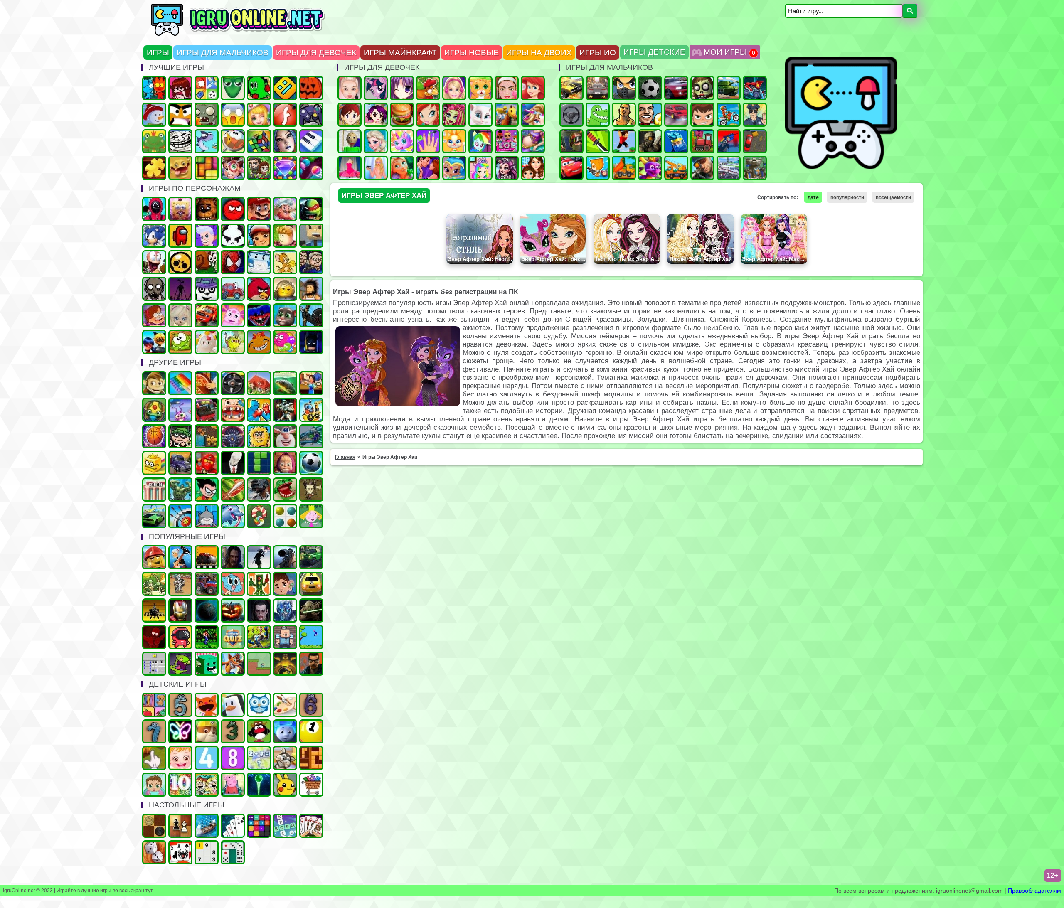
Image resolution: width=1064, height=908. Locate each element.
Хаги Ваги (259, 315)
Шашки (154, 826)
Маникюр (428, 141)
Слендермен (233, 463)
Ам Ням (180, 342)
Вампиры (259, 610)
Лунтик (233, 315)
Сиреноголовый (180, 289)
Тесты (259, 705)
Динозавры (598, 115)
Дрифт (676, 115)
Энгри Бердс (259, 289)
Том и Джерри (285, 262)
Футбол (650, 88)
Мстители (180, 489)
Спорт (311, 463)
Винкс (428, 115)
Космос (207, 610)
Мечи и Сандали (154, 637)
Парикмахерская (533, 115)
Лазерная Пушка (233, 342)
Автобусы (207, 410)
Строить (676, 168)
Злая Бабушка (180, 557)
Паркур (624, 141)
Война (650, 141)
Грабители (180, 436)
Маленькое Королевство (311, 516)
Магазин (311, 785)
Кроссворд (285, 826)
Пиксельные (259, 664)
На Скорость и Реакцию (285, 489)
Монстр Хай (454, 115)
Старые (311, 637)
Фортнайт (676, 141)
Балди (349, 141)
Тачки (571, 168)
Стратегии (755, 168)
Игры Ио (597, 52)
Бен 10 (702, 115)
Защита (154, 584)
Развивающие (154, 705)
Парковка (755, 141)
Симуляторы (233, 383)
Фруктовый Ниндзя (233, 489)
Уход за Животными (454, 141)
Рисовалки (180, 731)
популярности (847, 197)
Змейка (233, 88)
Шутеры (729, 141)
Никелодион (207, 785)
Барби (454, 88)
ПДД (259, 584)
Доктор (285, 584)
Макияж (507, 88)
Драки (259, 410)
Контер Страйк (571, 141)
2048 (259, 826)
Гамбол (233, 584)
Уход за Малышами (154, 785)
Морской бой (207, 826)
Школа (154, 489)
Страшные (233, 115)
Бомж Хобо (311, 289)
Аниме (402, 88)
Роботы (285, 410)
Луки (180, 516)
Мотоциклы (729, 115)
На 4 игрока (207, 88)
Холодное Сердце (376, 141)
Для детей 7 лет (154, 731)
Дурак (233, 826)
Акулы (207, 516)
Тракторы (207, 584)
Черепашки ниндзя (311, 209)
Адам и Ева (259, 436)
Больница (233, 168)
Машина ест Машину (755, 88)
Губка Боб (180, 209)
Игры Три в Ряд (285, 168)
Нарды (154, 852)
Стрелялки (624, 88)
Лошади (507, 115)
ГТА (624, 115)
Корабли (311, 410)
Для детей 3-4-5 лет (207, 705)
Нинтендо (285, 664)
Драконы (650, 168)
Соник (154, 236)
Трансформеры (285, 610)
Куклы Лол (507, 141)
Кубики (207, 664)
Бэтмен (311, 342)
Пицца (207, 383)
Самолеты (729, 168)
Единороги (402, 141)
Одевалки (349, 88)
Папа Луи (285, 209)
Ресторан (311, 383)
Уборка (180, 410)
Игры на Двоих (539, 52)
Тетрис (259, 463)
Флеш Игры (285, 115)
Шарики (311, 168)
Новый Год (154, 115)
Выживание (311, 489)
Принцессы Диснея (533, 88)
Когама (311, 236)
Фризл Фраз (285, 342)
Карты (311, 826)
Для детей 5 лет (180, 705)
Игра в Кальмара (154, 209)
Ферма (428, 88)
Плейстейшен (233, 664)
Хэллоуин (233, 610)
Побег (311, 262)
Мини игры (233, 705)
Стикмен (311, 315)
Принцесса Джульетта (480, 168)
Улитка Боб (207, 262)
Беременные (533, 141)
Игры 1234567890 (311, 731)
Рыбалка (285, 383)
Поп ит (180, 383)
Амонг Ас (180, 236)
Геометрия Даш (285, 88)
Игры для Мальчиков (222, 52)
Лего (285, 289)
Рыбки (207, 141)
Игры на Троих (259, 88)
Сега (259, 637)
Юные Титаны (207, 489)
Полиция (755, 115)
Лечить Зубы (233, 410)
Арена (180, 584)
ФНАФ (207, 209)
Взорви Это (598, 168)
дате (813, 197)
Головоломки (207, 168)
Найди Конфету (259, 516)
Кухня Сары (349, 115)
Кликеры (154, 758)
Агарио (311, 88)
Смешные (285, 436)
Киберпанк (233, 557)
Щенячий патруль (207, 731)
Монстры (180, 664)
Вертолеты (154, 610)
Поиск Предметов (233, 141)
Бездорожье (207, 557)
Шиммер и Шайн (454, 168)
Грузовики (624, 168)
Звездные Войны (311, 610)
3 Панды (207, 289)
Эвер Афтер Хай (507, 168)
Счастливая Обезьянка (259, 342)
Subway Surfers (259, 236)
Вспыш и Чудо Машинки (207, 315)
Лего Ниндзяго (207, 463)
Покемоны (285, 785)
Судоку (207, 852)
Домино (233, 852)
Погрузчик (207, 436)
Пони (376, 88)
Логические (259, 141)
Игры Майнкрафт (400, 52)
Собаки (285, 758)
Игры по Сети (311, 115)
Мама (533, 168)
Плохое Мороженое (233, 236)
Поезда (702, 141)
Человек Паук (233, 262)
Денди (207, 637)
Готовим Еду (402, 115)
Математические (259, 758)
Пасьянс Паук (180, 852)
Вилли (233, 289)
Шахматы (180, 826)
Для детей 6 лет (311, 705)
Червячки (154, 262)
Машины (571, 88)
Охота (285, 557)
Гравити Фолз (154, 315)
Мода (376, 168)
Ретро (311, 664)
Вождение (571, 115)
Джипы (311, 557)
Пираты (285, 637)
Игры (158, 52)
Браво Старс (180, 262)
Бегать (154, 383)
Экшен (259, 557)
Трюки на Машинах (154, 516)
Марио (259, 209)
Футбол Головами (650, 115)
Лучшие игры (285, 141)
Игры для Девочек (316, 52)
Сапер (154, 664)
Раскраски (285, 705)
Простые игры (154, 141)
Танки (729, 88)
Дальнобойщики (180, 463)
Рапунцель (402, 168)
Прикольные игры (180, 168)
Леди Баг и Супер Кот (154, 342)
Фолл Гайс (207, 342)
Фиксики (285, 731)
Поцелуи (428, 168)
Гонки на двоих (676, 88)
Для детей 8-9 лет (233, 758)
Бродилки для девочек (376, 115)
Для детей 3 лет (233, 731)
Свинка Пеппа (233, 785)
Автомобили (233, 436)
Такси (311, 584)
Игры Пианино (311, 141)
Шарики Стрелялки (259, 785)
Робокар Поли (259, 262)
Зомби (702, 88)
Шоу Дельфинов (233, 516)
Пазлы (154, 168)
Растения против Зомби (207, 115)
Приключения (259, 168)
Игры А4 (207, 236)
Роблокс (285, 236)
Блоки (311, 758)
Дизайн (349, 168)
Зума (154, 410)
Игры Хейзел (180, 758)
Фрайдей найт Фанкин (180, 88)
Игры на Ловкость (154, 463)
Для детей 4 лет (207, 758)
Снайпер (702, 168)
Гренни (154, 289)
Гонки (598, 88)
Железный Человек (180, 610)
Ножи (598, 141)
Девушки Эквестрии (480, 141)
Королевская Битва (259, 489)
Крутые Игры (180, 115)
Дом (259, 383)
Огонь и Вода (154, 88)
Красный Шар (233, 209)
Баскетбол (154, 436)
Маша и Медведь (285, 463)
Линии (285, 516)
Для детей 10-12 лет (180, 785)
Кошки (480, 88)
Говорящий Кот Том (285, 315)
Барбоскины (180, 315)
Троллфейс (180, 141)
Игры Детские (654, 52)
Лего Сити (154, 557)
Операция (259, 115)
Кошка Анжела (480, 115)
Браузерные (180, 637)
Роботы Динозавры (311, 436)
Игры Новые (471, 52)
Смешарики (259, 731)
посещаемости (893, 197)
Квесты (233, 637)
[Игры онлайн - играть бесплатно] (255, 34)
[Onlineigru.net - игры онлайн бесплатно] (840, 167)
